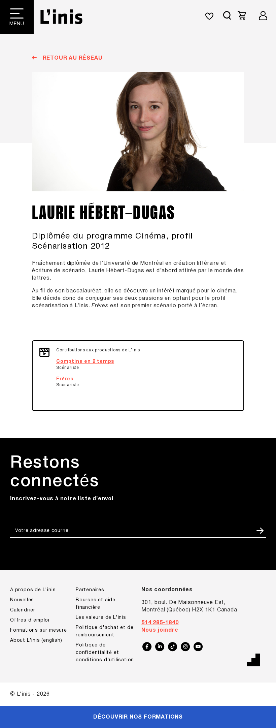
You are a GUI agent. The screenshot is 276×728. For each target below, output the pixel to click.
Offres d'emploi (29, 620)
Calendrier (22, 610)
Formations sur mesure (38, 630)
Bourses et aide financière (95, 604)
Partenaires (90, 590)
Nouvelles (22, 600)
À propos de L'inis (33, 590)
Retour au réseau (71, 58)
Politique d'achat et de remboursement (104, 631)
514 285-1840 (160, 623)
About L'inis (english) (36, 640)
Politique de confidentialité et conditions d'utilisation (105, 652)
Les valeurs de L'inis (101, 617)
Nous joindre (159, 630)
